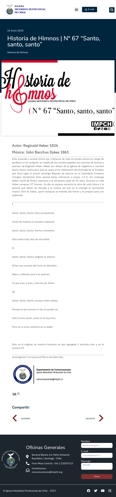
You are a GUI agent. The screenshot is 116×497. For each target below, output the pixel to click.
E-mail (85, 451)
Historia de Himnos (17, 52)
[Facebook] (88, 491)
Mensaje (86, 461)
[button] (76, 9)
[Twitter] (95, 491)
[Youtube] (103, 491)
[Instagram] (110, 491)
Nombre (86, 441)
